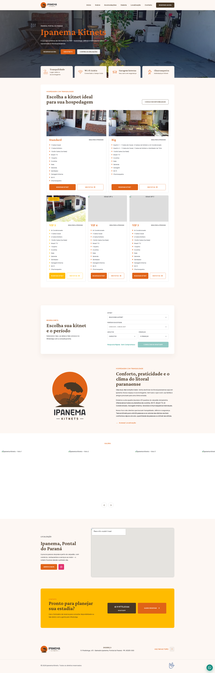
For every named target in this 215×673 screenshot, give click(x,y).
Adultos (110, 332)
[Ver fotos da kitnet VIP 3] (149, 208)
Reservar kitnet (62, 187)
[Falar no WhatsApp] (209, 667)
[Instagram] (61, 567)
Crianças (142, 332)
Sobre (97, 5)
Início (88, 5)
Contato (148, 5)
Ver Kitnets (67, 52)
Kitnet (109, 313)
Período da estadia (114, 322)
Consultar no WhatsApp (153, 344)
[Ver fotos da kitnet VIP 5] (66, 208)
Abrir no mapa (48, 567)
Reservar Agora (165, 5)
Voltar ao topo (164, 649)
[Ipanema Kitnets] (50, 649)
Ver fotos (89, 187)
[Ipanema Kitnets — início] (49, 5)
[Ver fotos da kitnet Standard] (76, 123)
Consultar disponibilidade (155, 102)
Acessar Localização (127, 423)
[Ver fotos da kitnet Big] (139, 123)
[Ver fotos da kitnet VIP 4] (107, 208)
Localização (136, 5)
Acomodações (110, 5)
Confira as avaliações (88, 52)
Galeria (124, 5)
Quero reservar (150, 608)
